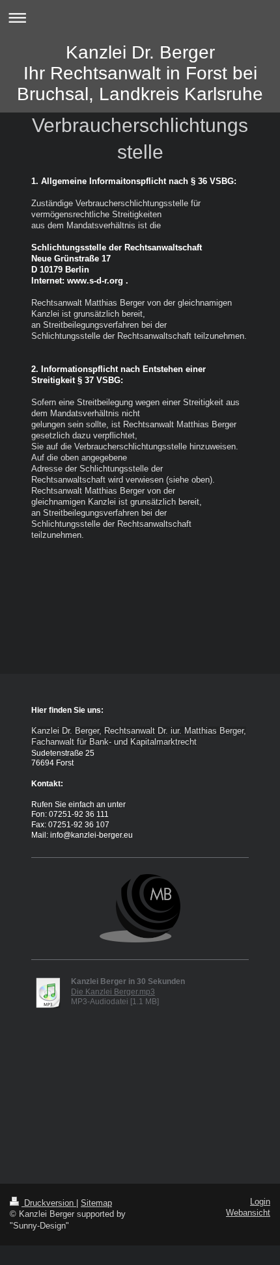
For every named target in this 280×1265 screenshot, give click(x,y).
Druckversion (48, 1203)
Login (260, 1201)
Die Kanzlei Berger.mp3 (113, 991)
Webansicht (248, 1213)
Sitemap (96, 1203)
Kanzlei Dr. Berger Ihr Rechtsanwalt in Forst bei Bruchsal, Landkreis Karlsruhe (140, 73)
